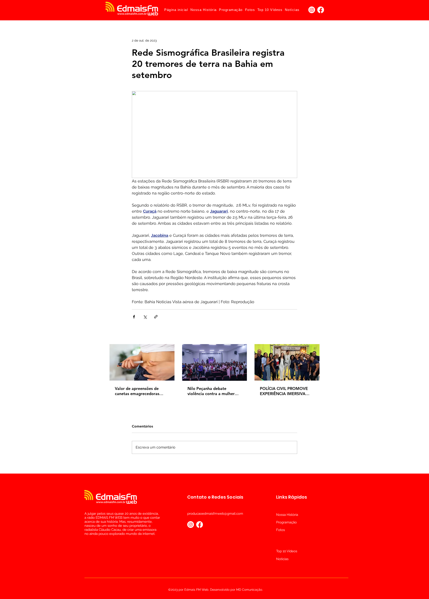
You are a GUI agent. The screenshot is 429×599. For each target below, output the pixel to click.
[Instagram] (311, 9)
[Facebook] (320, 9)
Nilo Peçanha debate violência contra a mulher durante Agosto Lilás (211, 391)
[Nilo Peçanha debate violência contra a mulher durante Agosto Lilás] (214, 362)
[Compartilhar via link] (156, 317)
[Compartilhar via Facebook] (134, 317)
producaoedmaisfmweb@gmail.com (215, 514)
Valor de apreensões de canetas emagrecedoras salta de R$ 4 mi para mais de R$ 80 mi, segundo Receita (139, 391)
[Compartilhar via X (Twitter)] (145, 317)
